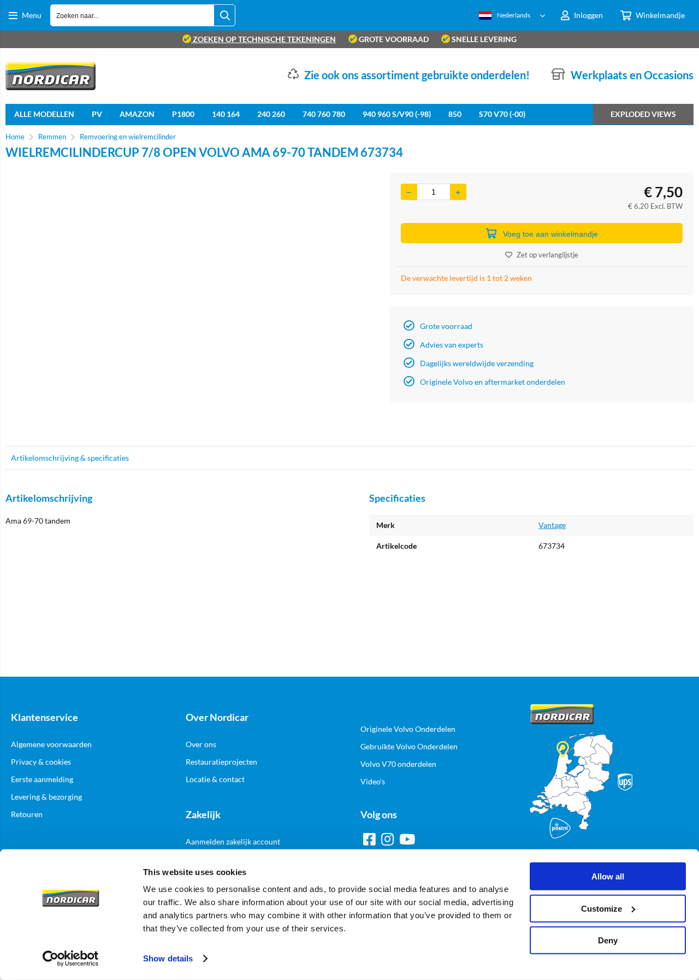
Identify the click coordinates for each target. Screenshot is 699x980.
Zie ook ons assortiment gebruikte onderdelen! (417, 74)
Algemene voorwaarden (51, 744)
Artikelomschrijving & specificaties (70, 457)
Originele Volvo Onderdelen (407, 728)
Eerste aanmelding (42, 779)
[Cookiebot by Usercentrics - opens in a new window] (71, 958)
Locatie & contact (215, 779)
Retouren (27, 814)
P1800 (183, 114)
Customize (601, 908)
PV (97, 114)
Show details (168, 958)
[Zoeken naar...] (224, 15)
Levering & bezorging (46, 796)
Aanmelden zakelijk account (233, 841)
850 (454, 114)
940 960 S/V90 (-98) (397, 114)
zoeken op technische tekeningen (263, 39)
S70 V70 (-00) (502, 114)
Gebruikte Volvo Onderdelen (409, 746)
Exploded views (643, 114)
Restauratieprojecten (221, 761)
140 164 (226, 114)
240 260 (271, 114)
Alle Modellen (44, 114)
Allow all (607, 876)
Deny (608, 940)
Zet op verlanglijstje (547, 254)
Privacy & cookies (41, 761)
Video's (372, 781)
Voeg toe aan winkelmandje (550, 234)
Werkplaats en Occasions (632, 74)
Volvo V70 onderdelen (398, 763)
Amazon (137, 114)
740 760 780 (324, 114)
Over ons (201, 744)
